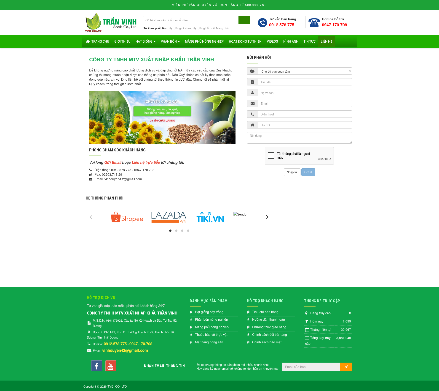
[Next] (266, 217)
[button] (206, 311)
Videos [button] (272, 41)
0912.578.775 (281, 25)
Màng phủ (222, 28)
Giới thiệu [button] (122, 41)
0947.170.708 (334, 25)
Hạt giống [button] (144, 41)
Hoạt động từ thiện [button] (245, 41)
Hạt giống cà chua (180, 28)
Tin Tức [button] (310, 41)
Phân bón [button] (169, 41)
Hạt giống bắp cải (204, 28)
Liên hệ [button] (326, 41)
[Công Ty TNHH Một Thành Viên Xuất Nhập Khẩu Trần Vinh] (112, 21)
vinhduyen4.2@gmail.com (123, 179)
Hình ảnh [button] (290, 41)
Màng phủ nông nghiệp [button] (204, 41)
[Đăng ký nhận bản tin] (346, 367)
